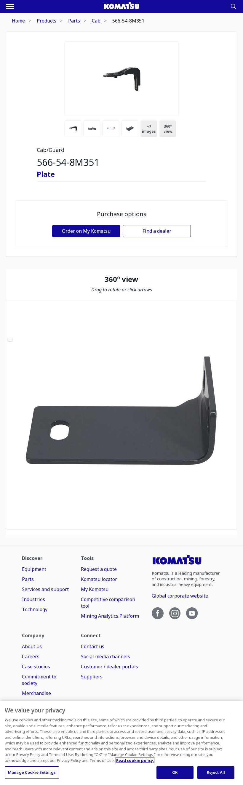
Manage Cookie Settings (32, 772)
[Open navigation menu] (10, 6)
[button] (121, 414)
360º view (168, 129)
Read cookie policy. (135, 760)
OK (175, 772)
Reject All (216, 772)
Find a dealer (157, 231)
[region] (121, 414)
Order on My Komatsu (86, 231)
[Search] (233, 6)
